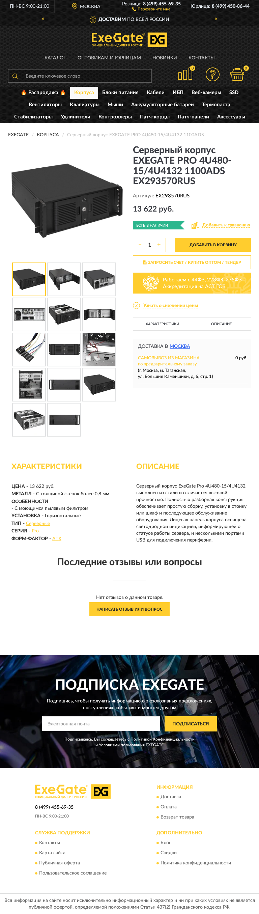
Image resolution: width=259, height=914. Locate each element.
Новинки (164, 58)
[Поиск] (15, 76)
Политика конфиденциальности (196, 863)
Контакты (202, 58)
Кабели (156, 92)
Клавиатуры (84, 104)
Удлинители (75, 116)
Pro (35, 531)
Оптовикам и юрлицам (109, 58)
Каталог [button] (55, 58)
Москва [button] (180, 346)
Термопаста (216, 104)
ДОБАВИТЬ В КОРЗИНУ (213, 245)
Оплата (169, 807)
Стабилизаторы (33, 116)
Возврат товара (177, 817)
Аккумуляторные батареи (162, 104)
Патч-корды (155, 116)
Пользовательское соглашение (73, 873)
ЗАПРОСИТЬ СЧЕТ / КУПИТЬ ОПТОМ (194, 262)
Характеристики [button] (162, 324)
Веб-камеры (206, 92)
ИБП (178, 92)
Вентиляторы (45, 104)
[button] (151, 9)
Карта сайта (52, 853)
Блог (166, 842)
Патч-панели (193, 116)
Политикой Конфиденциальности (163, 739)
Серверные (38, 523)
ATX (56, 538)
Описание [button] (221, 324)
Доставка (171, 797)
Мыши (115, 104)
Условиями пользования (122, 745)
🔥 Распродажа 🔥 (43, 92)
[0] (237, 74)
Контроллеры (115, 116)
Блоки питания (120, 92)
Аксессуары (231, 116)
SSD (233, 92)
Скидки (169, 853)
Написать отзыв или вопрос (129, 609)
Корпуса (84, 92)
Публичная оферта (59, 863)
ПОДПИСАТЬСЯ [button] (190, 724)
